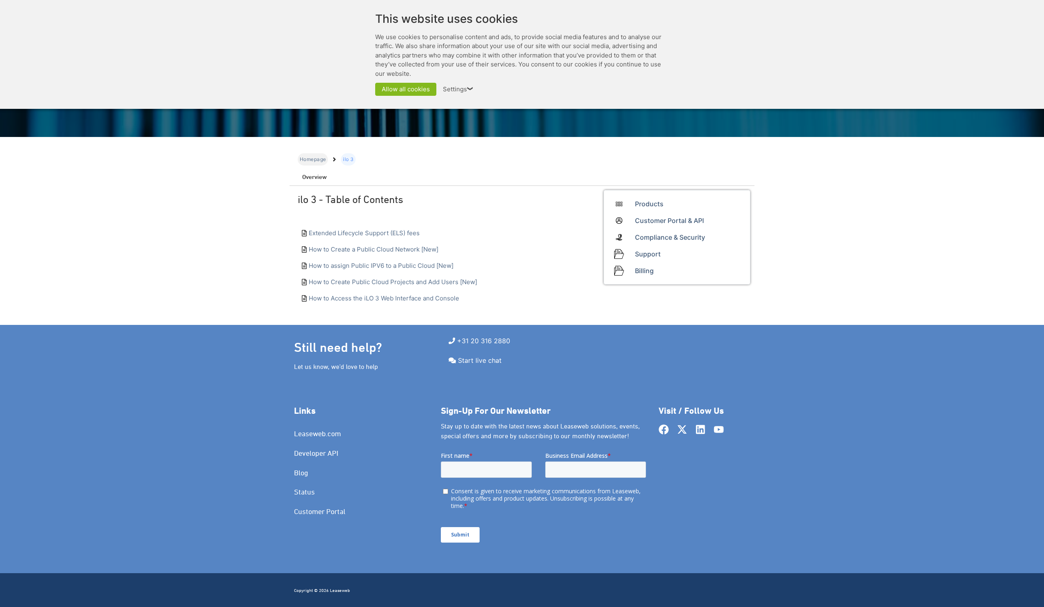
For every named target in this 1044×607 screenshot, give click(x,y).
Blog (301, 472)
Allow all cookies (406, 89)
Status (304, 492)
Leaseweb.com (317, 433)
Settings (458, 89)
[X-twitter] (682, 429)
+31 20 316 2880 (483, 341)
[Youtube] (719, 429)
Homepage (313, 159)
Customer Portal (319, 511)
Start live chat (480, 360)
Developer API (316, 453)
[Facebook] (664, 429)
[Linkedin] (700, 429)
